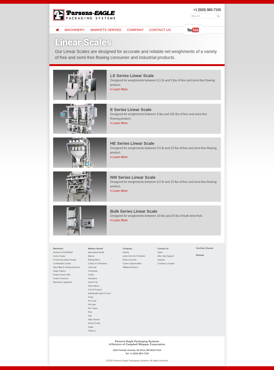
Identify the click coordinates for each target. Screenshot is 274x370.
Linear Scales (59, 256)
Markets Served (105, 30)
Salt (89, 316)
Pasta (90, 297)
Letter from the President (134, 256)
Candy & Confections (97, 263)
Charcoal (92, 267)
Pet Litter (92, 304)
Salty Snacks (94, 319)
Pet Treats (92, 308)
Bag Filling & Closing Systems (66, 267)
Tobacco (92, 331)
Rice (90, 312)
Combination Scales (62, 263)
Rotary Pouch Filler (61, 275)
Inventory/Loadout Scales (64, 260)
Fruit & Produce (95, 289)
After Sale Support (166, 256)
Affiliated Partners (130, 267)
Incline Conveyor (60, 278)
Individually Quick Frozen (99, 293)
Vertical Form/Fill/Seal (63, 252)
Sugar (90, 327)
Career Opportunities (132, 263)
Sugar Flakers (59, 271)
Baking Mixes (94, 260)
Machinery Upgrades (62, 282)
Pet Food (92, 301)
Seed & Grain (94, 323)
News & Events (130, 260)
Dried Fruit (92, 282)
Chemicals (92, 271)
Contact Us (160, 30)
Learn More (120, 89)
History (126, 252)
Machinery (75, 30)
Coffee (91, 275)
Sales (160, 252)
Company (135, 30)
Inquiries (161, 260)
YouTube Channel (204, 248)
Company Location (166, 263)
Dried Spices (94, 286)
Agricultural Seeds (96, 252)
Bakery (91, 256)
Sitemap (200, 255)
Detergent (92, 278)
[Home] (57, 30)
